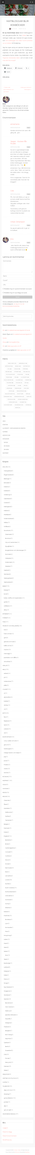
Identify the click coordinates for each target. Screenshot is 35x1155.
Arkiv (4, 421)
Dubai (5, 832)
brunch (18, 366)
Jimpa (4, 342)
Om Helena (7, 446)
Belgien (6, 824)
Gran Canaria (9, 1007)
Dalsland (6, 490)
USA (5, 1054)
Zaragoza (8, 1022)
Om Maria (6, 449)
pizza (5, 760)
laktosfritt (11, 385)
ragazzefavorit (10, 393)
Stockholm (11, 399)
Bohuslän (6, 482)
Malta (5, 975)
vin (5, 709)
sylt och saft (7, 1110)
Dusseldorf (8, 1050)
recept (20, 393)
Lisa (12, 191)
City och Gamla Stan (11, 542)
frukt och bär (8, 633)
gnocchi (6, 744)
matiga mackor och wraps (11, 752)
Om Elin (6, 442)
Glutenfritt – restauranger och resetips (14, 428)
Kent (6, 871)
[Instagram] (32, 2)
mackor (6, 649)
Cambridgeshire (10, 848)
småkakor (7, 606)
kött (26, 382)
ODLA (4, 784)
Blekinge (6, 478)
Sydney (7, 816)
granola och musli (9, 641)
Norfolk (7, 883)
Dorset (7, 864)
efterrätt (17, 371)
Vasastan (7, 566)
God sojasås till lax (14, 342)
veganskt (23, 402)
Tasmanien (8, 820)
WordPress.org (7, 1140)
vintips (17, 407)
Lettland (6, 967)
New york (8, 1062)
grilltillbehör (8, 380)
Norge (6, 983)
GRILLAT (5, 665)
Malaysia (6, 971)
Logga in (5, 1128)
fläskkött (6, 721)
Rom (6, 955)
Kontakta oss (6, 435)
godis (5, 602)
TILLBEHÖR (6, 1086)
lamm (5, 725)
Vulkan (24, 35)
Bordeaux (8, 919)
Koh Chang (8, 1034)
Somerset (8, 899)
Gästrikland (7, 498)
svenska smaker (23, 399)
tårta (5, 610)
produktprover (21, 391)
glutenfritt (25, 377)
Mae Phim (8, 1038)
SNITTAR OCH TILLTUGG (9, 1078)
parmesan (18, 388)
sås (5, 1106)
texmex (6, 772)
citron (25, 368)
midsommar (7, 681)
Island (5, 947)
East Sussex (8, 867)
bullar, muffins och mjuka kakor (13, 598)
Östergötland (8, 470)
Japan (5, 959)
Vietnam (28, 404)
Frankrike (7, 915)
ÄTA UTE (5, 467)
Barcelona (8, 1003)
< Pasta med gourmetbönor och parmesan (9, 89)
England (26, 371)
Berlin (7, 1046)
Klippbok (5, 431)
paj (5, 756)
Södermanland (8, 518)
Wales (5, 1070)
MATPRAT (5, 780)
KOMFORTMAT (7, 737)
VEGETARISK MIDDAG (9, 1114)
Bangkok (8, 1030)
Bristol (7, 844)
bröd (5, 594)
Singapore (7, 991)
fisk (27, 374)
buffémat (26, 366)
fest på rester (10, 374)
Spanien (6, 999)
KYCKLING (6, 776)
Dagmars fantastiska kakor (11, 58)
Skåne (6, 522)
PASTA (4, 792)
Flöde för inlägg (7, 1132)
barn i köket (12, 363)
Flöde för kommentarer (10, 1136)
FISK (4, 621)
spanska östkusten (10, 1014)
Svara (28, 127)
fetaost (20, 374)
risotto (6, 768)
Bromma (7, 538)
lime (25, 385)
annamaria (14, 124)
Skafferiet (5, 453)
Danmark (6, 828)
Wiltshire (7, 907)
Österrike (7, 800)
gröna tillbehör (8, 1098)
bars (5, 629)
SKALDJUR (6, 1074)
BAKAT (5, 586)
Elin (14, 28)
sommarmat (8, 396)
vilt (5, 733)
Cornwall (7, 852)
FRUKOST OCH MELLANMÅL (11, 625)
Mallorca (7, 1010)
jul (4, 677)
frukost (9, 377)
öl (4, 693)
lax (19, 385)
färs (16, 377)
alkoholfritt (7, 697)
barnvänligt (23, 363)
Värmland (7, 574)
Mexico (6, 979)
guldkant (19, 380)
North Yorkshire (9, 887)
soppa (29, 396)
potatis (11, 391)
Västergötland (8, 578)
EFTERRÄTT (6, 614)
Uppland (6, 570)
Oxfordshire (8, 895)
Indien (6, 939)
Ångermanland (8, 474)
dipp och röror (8, 1090)
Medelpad (7, 514)
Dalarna (6, 486)
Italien (6, 951)
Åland (5, 804)
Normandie (8, 927)
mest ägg (7, 653)
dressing (8, 371)
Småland (6, 526)
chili (9, 368)
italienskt (10, 382)
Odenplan (8, 558)
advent (6, 673)
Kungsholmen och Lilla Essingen (14, 550)
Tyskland (6, 1042)
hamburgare (7, 748)
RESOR (5, 796)
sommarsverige (19, 396)
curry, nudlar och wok (10, 740)
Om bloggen (6, 438)
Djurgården (8, 546)
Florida (7, 1058)
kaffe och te (7, 645)
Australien (7, 808)
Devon (7, 860)
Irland (5, 943)
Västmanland (8, 582)
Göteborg (7, 494)
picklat (6, 1102)
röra (28, 393)
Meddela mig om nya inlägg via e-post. (15, 293)
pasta (26, 388)
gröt (5, 637)
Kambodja (7, 963)
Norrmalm (8, 554)
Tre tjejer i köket (17, 9)
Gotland (6, 502)
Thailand (6, 1026)
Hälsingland (7, 506)
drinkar (6, 705)
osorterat (5, 788)
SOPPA (5, 1082)
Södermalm (8, 562)
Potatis (6, 764)
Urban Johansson (17, 222)
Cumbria (7, 856)
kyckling (19, 382)
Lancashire (8, 875)
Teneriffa (7, 1018)
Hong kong (7, 935)
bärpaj (6, 590)
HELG (4, 669)
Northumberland (10, 891)
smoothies (7, 661)
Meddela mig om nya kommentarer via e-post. (18, 289)
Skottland (7, 995)
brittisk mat (9, 366)
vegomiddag (19, 404)
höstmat (28, 380)
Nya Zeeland (7, 987)
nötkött (6, 729)
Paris (6, 931)
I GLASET (5, 689)
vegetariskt (8, 404)
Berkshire (8, 840)
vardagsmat (13, 402)
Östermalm (8, 534)
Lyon (6, 923)
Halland (6, 510)
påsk (5, 685)
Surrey (7, 903)
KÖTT (4, 713)
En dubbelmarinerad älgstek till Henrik (18, 330)
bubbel (6, 701)
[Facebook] (30, 2)
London (9, 388)
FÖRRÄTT (5, 618)
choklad (17, 368)
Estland (6, 911)
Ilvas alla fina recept (9, 60)
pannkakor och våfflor (10, 657)
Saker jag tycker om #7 (14, 346)
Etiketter (5, 424)
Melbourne (8, 812)
